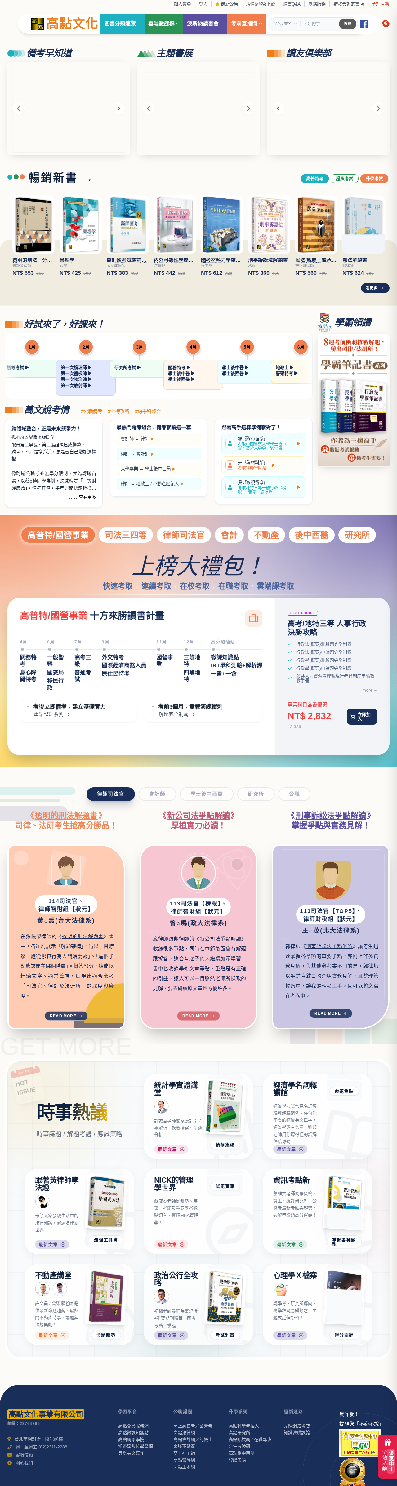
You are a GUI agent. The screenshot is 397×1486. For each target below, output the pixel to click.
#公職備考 (91, 411)
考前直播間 (244, 24)
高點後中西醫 (242, 1468)
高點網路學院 (131, 1454)
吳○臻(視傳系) (262, 487)
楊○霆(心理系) (262, 443)
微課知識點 (225, 657)
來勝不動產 (184, 1461)
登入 (203, 4)
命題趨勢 (106, 1349)
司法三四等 (126, 535)
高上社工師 (184, 1468)
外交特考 (113, 657)
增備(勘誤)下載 (260, 4)
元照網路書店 (297, 1441)
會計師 (127, 439)
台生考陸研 (239, 1461)
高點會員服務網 (133, 1441)
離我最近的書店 (348, 4)
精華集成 (225, 1144)
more (367, 690)
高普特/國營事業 (58, 535)
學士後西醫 (179, 379)
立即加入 (364, 716)
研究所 (357, 535)
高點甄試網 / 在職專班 (250, 1454)
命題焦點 (344, 1144)
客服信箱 (24, 1469)
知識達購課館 (297, 1447)
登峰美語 (237, 1475)
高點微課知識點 (133, 1447)
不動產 (266, 535)
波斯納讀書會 (203, 24)
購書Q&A (292, 4)
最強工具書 (106, 1254)
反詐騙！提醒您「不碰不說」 (361, 1434)
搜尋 (347, 24)
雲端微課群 (161, 24)
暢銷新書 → (61, 178)
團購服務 (317, 4)
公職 (294, 794)
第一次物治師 (74, 379)
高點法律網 (184, 1447)
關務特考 (177, 367)
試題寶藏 (225, 1254)
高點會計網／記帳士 (192, 1454)
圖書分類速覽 (120, 24)
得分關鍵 (344, 1349)
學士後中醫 (179, 373)
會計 (229, 535)
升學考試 (374, 178)
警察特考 (285, 373)
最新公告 (229, 4)
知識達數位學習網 (135, 1461)
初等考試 (16, 367)
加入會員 (182, 4)
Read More (63, 1016)
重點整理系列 (49, 714)
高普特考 (314, 178)
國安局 (55, 673)
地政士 (283, 367)
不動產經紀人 (166, 484)
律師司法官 (184, 535)
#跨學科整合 (148, 411)
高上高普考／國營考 (192, 1441)
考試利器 (225, 1349)
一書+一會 (224, 674)
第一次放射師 (74, 385)
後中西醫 (311, 535)
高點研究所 (239, 1447)
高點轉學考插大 (244, 1441)
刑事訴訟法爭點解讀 (331, 815)
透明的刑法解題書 (66, 815)
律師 (145, 439)
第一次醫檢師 (74, 373)
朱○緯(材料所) (252, 465)
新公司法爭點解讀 (198, 815)
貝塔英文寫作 (131, 1468)
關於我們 (24, 1477)
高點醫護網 (184, 1475)
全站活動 (380, 4)
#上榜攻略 (118, 411)
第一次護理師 (74, 367)
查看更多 (87, 497)
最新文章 (167, 1163)
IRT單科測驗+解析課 (236, 665)
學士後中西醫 (158, 469)
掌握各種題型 (344, 1256)
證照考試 (344, 178)
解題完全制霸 (174, 714)
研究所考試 (125, 367)
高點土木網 (184, 1481)
